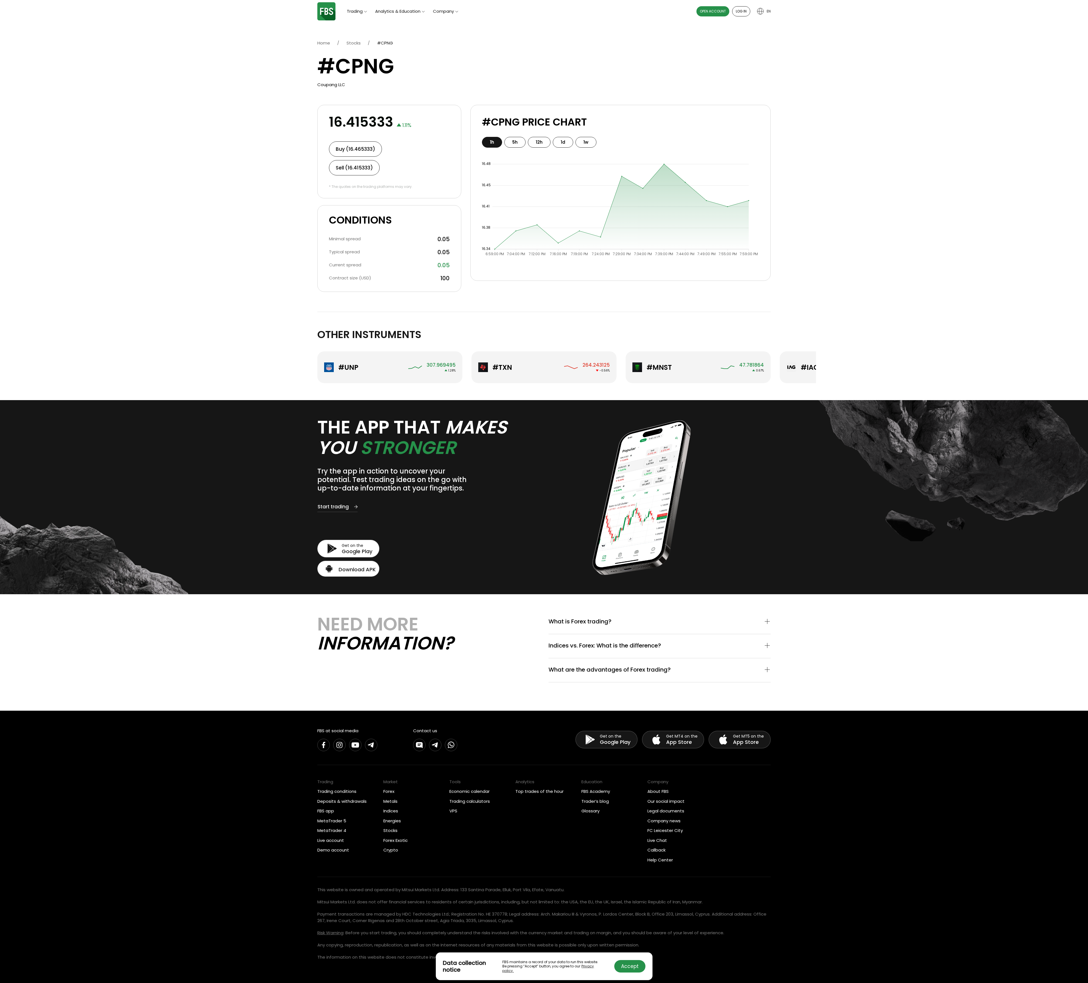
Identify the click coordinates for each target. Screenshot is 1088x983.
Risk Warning (330, 933)
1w (585, 142)
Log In (741, 11)
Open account (713, 11)
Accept (630, 966)
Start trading (333, 506)
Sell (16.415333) (354, 167)
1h (492, 142)
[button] (660, 622)
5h (515, 142)
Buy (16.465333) (355, 149)
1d (563, 142)
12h (539, 142)
